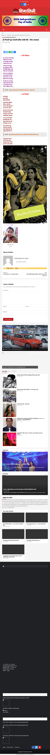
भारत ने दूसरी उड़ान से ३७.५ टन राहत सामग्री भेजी (36, 523)
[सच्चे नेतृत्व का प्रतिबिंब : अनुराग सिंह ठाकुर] (6, 713)
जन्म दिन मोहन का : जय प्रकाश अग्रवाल (10, 273)
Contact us (17, 747)
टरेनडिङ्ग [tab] (13, 371)
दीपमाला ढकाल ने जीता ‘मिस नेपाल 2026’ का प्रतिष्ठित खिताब (16, 464)
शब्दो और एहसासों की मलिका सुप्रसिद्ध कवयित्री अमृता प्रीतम (28, 375)
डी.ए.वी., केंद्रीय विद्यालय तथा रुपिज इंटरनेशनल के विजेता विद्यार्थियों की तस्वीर (19, 489)
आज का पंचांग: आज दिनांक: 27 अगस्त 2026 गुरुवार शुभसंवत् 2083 (15, 722)
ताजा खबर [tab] (4, 371)
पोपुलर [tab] (9, 371)
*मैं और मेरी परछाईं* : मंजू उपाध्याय (23, 404)
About (4, 747)
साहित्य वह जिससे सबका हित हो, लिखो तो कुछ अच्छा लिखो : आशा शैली (16, 698)
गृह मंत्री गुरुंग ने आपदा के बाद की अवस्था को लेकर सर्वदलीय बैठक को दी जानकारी (12, 556)
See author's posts (21, 261)
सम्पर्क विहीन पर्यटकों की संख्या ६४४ (33, 540)
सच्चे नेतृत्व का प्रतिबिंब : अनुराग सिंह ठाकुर (11, 708)
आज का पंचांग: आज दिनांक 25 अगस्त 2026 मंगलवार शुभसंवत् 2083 (16, 735)
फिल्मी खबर (5, 450)
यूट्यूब (16, 268)
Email (27, 306)
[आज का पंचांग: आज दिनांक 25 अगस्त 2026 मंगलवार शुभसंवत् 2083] (6, 740)
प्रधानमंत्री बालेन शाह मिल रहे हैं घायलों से (11, 540)
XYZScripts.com (31, 754)
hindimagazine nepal (21, 258)
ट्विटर (11, 268)
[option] (20, 360)
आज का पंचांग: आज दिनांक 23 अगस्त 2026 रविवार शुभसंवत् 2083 (14, 367)
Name (5, 306)
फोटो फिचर (5, 474)
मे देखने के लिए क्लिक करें (9, 37)
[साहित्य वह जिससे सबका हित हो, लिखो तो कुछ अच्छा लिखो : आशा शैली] (6, 702)
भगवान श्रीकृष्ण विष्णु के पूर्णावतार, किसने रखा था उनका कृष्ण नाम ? (36, 274)
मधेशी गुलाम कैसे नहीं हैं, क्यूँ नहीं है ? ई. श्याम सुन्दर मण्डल (27, 389)
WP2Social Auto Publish (20, 754)
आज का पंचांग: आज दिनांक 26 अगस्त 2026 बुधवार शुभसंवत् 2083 (15, 725)
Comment (6, 290)
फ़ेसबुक (8, 268)
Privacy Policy (10, 747)
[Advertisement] (26, 684)
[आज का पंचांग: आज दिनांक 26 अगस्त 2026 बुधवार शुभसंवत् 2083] (6, 730)
